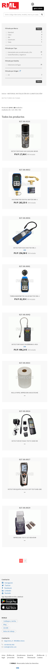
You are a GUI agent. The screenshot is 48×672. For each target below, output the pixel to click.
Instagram (9, 583)
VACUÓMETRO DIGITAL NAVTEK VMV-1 (25, 199)
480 (16, 110)
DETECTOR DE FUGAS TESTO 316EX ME (25, 441)
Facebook (8, 588)
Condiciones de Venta (21, 656)
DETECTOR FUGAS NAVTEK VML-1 (24, 248)
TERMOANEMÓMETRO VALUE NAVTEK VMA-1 (25, 296)
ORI (24, 250)
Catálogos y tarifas (9, 621)
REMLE (13, 663)
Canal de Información (31, 656)
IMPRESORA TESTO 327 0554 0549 (24, 538)
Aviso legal (3, 656)
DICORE (5, 628)
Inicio (4, 93)
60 (9, 110)
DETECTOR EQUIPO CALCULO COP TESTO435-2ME (25, 489)
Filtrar (39, 29)
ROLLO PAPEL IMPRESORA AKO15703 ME (24, 393)
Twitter (7, 585)
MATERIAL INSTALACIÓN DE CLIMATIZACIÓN (24, 93)
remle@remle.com (10, 647)
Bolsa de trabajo (8, 631)
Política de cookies (40, 656)
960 (20, 110)
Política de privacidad (10, 656)
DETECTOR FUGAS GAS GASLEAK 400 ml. (24, 151)
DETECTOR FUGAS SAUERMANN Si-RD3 (25, 344)
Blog (4, 624)
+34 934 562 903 (9, 645)
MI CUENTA (39, 8)
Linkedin (8, 590)
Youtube (8, 593)
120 (12, 110)
